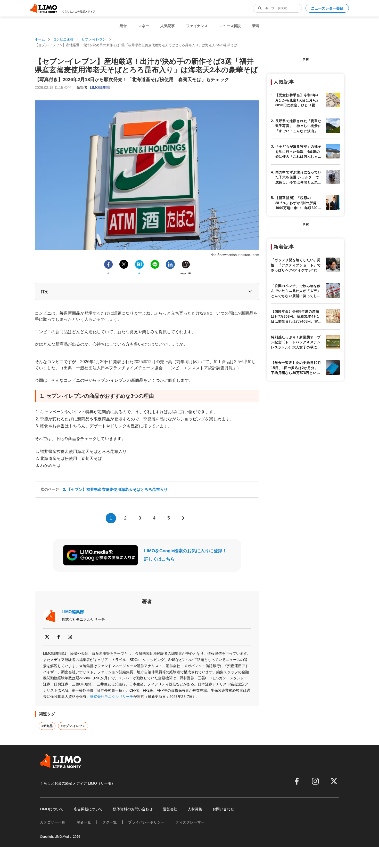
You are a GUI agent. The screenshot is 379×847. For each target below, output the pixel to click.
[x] (47, 637)
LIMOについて (51, 809)
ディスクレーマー (190, 822)
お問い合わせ (223, 809)
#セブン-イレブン (73, 726)
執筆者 (93, 87)
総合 (123, 26)
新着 (255, 26)
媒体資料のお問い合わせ (133, 809)
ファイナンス (197, 26)
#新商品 (47, 726)
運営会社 (170, 809)
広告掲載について (88, 809)
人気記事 (167, 26)
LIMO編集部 (73, 612)
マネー (143, 26)
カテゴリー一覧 (52, 822)
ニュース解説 (230, 26)
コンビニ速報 (63, 39)
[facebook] (58, 637)
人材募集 (195, 809)
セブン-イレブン (93, 39)
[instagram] (70, 637)
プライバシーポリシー (146, 822)
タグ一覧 (109, 822)
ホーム (40, 39)
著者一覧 (84, 822)
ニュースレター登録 (327, 8)
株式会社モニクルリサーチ (111, 696)
